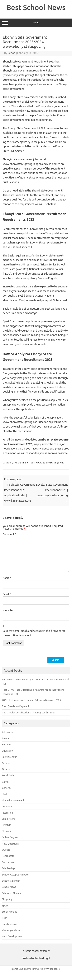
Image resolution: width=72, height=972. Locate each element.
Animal (5, 738)
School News (9, 886)
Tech (4, 917)
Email (7, 594)
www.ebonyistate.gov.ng (50, 462)
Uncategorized (10, 924)
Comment (9, 534)
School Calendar (11, 880)
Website (8, 610)
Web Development (12, 936)
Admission (7, 732)
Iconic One (17, 968)
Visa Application (11, 930)
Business (7, 744)
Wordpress (53, 968)
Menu (36, 22)
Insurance (7, 806)
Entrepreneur (9, 756)
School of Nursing (12, 893)
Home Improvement (13, 800)
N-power (7, 831)
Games (6, 781)
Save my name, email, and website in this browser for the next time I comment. (34, 633)
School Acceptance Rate (15, 874)
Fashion (6, 763)
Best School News (36, 7)
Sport (5, 905)
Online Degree (10, 837)
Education (7, 750)
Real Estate (8, 855)
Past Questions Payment (15, 706)
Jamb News (8, 818)
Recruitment (21, 462)
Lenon (11, 52)
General (6, 787)
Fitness (6, 769)
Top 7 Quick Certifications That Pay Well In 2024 (28, 712)
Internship (7, 812)
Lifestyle (6, 825)
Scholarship (8, 868)
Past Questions (10, 843)
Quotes (6, 849)
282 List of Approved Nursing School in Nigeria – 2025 (31, 700)
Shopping (7, 899)
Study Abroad (9, 911)
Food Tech (8, 775)
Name (7, 577)
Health (5, 794)
